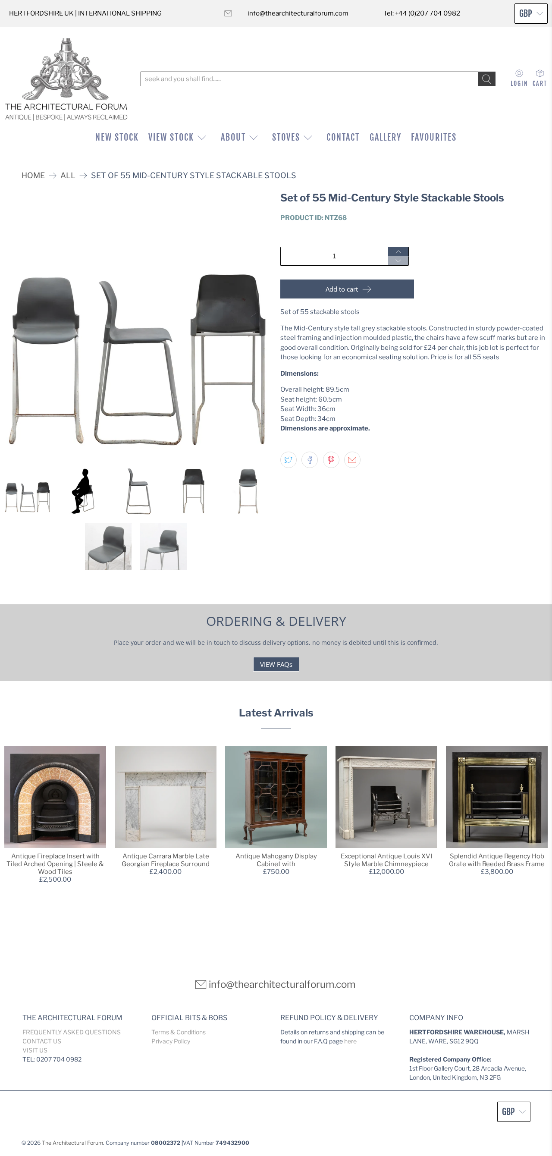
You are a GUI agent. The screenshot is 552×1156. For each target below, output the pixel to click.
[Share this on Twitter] (288, 460)
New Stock (117, 137)
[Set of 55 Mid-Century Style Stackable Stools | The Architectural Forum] (138, 325)
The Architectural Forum (72, 1143)
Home (33, 175)
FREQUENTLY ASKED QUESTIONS (71, 1032)
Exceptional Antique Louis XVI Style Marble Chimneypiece (386, 860)
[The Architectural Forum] (66, 79)
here (350, 1041)
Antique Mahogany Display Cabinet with (276, 860)
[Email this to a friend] (352, 460)
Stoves (286, 137)
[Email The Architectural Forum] (228, 13)
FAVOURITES (434, 137)
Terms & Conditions (178, 1032)
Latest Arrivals (276, 713)
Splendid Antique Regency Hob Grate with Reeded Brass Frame (497, 860)
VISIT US (34, 1050)
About (233, 137)
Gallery (385, 137)
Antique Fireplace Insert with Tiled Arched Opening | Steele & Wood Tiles (55, 864)
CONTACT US (41, 1041)
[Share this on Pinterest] (331, 460)
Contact (343, 137)
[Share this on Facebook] (309, 460)
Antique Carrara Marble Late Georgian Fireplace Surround (166, 860)
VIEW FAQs (276, 664)
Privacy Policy (170, 1041)
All (67, 175)
